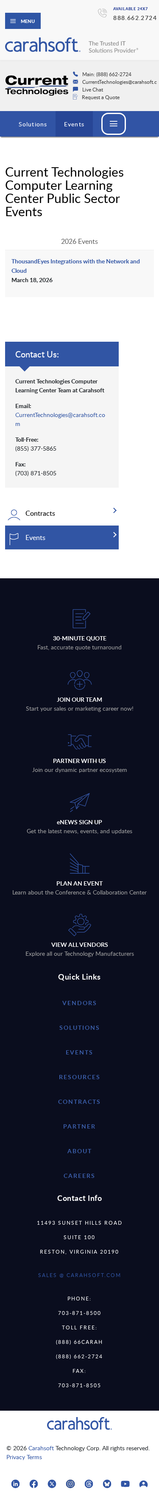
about (79, 1151)
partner (79, 1126)
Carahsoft (41, 1448)
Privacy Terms (24, 1457)
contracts (79, 1101)
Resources (79, 1077)
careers (79, 1176)
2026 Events (79, 241)
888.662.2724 (135, 18)
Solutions (33, 124)
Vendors (79, 1003)
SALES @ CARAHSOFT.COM (79, 1275)
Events (74, 124)
